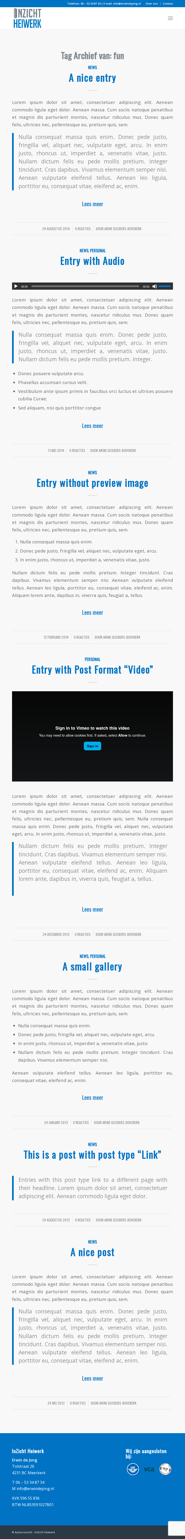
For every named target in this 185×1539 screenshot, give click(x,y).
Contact (168, 3)
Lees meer (92, 203)
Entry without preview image (93, 482)
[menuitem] (151, 3)
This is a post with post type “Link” (92, 1154)
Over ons (152, 3)
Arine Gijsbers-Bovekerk (122, 228)
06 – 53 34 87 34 (90, 3)
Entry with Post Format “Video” (92, 669)
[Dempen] (154, 286)
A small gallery (92, 966)
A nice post (93, 1251)
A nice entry (92, 77)
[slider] (166, 286)
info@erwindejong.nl (127, 3)
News (92, 67)
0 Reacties (83, 228)
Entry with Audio (92, 260)
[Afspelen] (15, 286)
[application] (92, 286)
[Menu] (170, 18)
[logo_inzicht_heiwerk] (27, 18)
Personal (98, 250)
